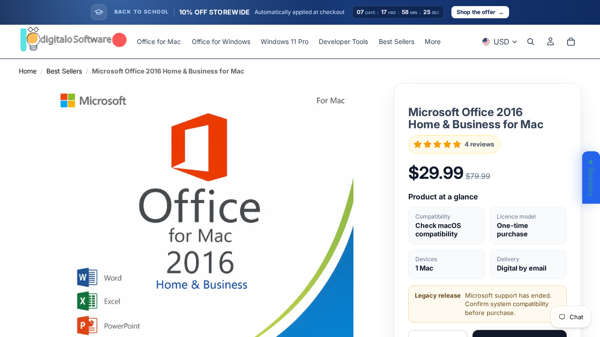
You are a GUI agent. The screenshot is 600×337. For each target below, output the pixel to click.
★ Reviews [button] (591, 177)
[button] (437, 144)
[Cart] (571, 41)
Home (28, 71)
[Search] (530, 41)
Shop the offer (480, 11)
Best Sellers (64, 71)
